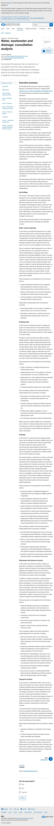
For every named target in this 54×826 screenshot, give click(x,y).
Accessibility (3, 812)
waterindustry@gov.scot (30, 771)
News (13, 28)
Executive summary (7, 83)
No (23, 788)
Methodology (5, 89)
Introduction (5, 86)
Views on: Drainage (7, 103)
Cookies (20, 812)
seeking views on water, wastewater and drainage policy (35, 91)
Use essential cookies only (21, 18)
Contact (15, 812)
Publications (20, 28)
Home (2, 32)
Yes (23, 784)
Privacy (45, 812)
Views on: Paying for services (7, 112)
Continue (22, 798)
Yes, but (24, 792)
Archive (10, 812)
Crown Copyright (28, 812)
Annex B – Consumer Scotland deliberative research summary (7, 127)
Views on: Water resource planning (6, 94)
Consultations (42, 28)
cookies (8, 3)
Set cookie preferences (37, 18)
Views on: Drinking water (6, 99)
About (2, 28)
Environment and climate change (11, 57)
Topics (8, 28)
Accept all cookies (6, 18)
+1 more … (26, 56)
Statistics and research (31, 28)
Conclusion (5, 117)
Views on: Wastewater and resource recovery (7, 107)
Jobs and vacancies (38, 812)
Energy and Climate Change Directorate (14, 56)
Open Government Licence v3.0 (25, 818)
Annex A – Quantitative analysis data (8, 121)
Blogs (49, 28)
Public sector (21, 57)
